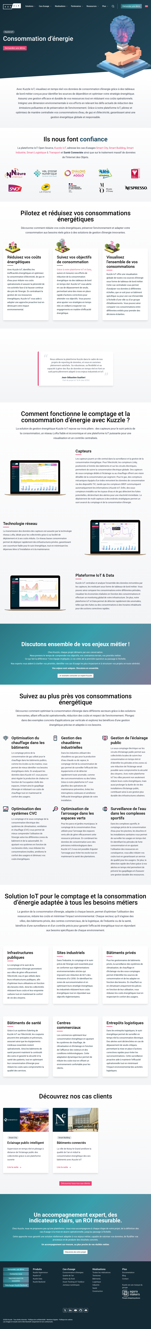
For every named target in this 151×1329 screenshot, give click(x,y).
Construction (97, 1291)
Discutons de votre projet (75, 1252)
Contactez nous (16, 1274)
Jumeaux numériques (71, 1285)
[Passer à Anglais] (146, 6)
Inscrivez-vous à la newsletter (16, 1279)
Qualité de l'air (68, 1276)
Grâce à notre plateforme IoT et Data (74, 269)
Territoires (96, 1276)
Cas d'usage (44, 6)
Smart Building (117, 147)
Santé (94, 1288)
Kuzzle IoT (60, 147)
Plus (104, 6)
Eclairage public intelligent (25, 1143)
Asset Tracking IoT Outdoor (73, 1282)
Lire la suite (13, 1167)
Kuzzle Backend (39, 1282)
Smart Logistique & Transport (43, 152)
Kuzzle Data (37, 1279)
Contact (125, 1279)
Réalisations (60, 6)
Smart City (102, 147)
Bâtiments (96, 1279)
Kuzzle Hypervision (40, 1272)
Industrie (95, 1285)
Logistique (96, 1282)
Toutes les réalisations (101, 1272)
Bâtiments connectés (71, 1143)
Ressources (91, 6)
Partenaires (76, 6)
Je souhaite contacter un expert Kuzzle (75, 675)
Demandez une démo (131, 6)
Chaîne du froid (69, 1279)
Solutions (29, 6)
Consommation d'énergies (73, 1272)
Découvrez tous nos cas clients (75, 1183)
